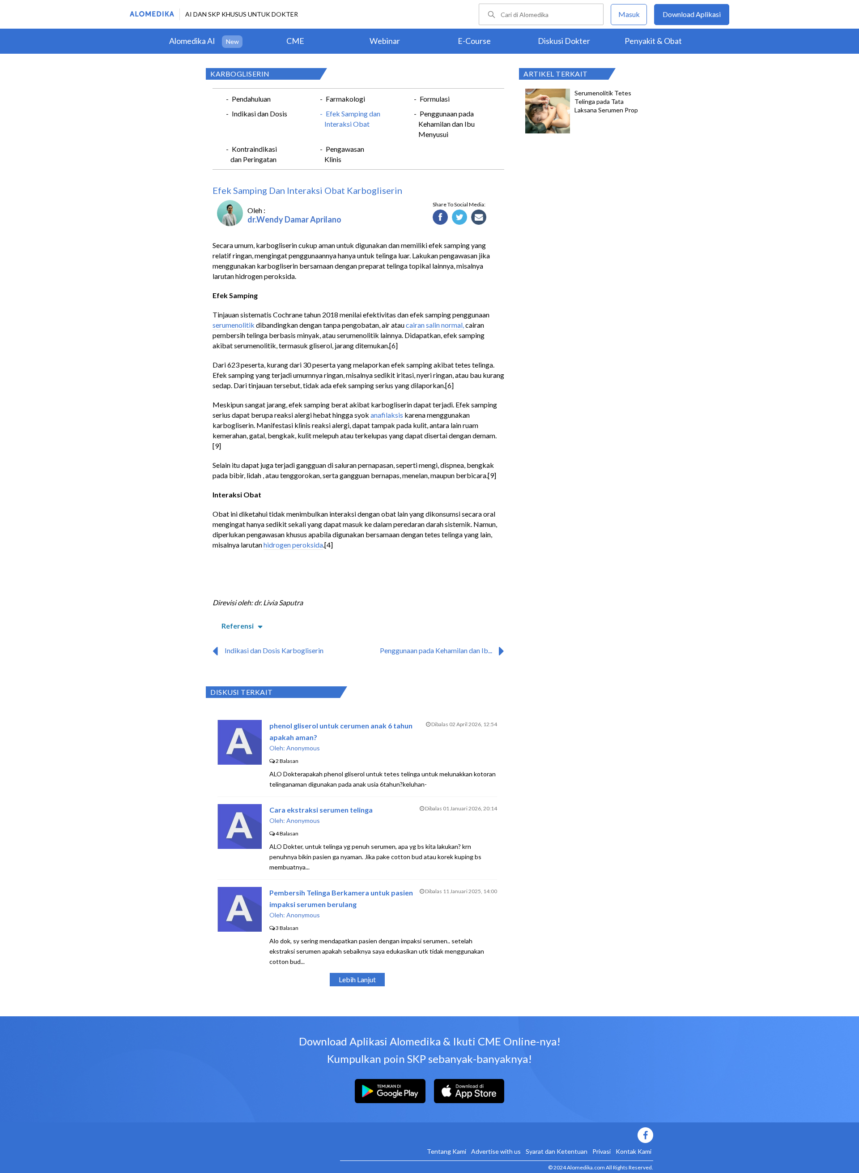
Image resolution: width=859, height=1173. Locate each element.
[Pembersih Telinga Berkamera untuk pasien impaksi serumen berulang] (239, 929)
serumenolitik (234, 325)
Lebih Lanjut (357, 979)
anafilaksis (386, 415)
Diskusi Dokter (564, 41)
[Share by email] (479, 218)
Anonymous (303, 748)
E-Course (474, 41)
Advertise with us (496, 1151)
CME (295, 41)
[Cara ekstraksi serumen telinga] (239, 846)
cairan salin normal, (435, 325)
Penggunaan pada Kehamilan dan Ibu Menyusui (446, 123)
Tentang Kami (446, 1151)
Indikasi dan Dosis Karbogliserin (274, 650)
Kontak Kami (633, 1151)
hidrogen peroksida (293, 544)
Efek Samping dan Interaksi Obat (352, 118)
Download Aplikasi (692, 14)
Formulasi (435, 98)
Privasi (601, 1151)
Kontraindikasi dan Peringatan (253, 154)
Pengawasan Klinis (344, 154)
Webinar (385, 41)
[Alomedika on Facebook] (496, 1135)
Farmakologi (345, 98)
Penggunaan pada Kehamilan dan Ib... (436, 650)
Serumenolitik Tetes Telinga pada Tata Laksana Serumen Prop (606, 101)
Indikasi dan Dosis (259, 113)
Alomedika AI (192, 41)
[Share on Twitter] (460, 218)
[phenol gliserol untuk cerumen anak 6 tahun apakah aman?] (239, 762)
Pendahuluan (251, 98)
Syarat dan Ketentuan (556, 1151)
